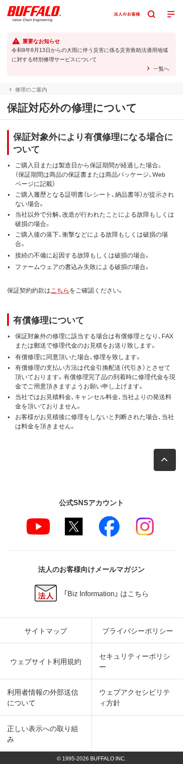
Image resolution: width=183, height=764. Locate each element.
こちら (60, 289)
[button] (165, 460)
